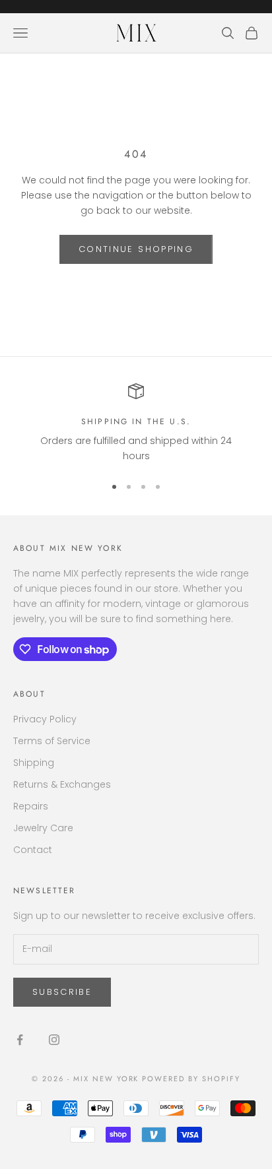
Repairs (30, 806)
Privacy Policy (45, 719)
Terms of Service (51, 740)
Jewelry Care (43, 828)
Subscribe (62, 992)
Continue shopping (136, 249)
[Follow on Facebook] (19, 1039)
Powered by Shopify (191, 1078)
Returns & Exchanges (62, 784)
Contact (32, 849)
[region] (136, 423)
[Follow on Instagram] (54, 1039)
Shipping (33, 762)
